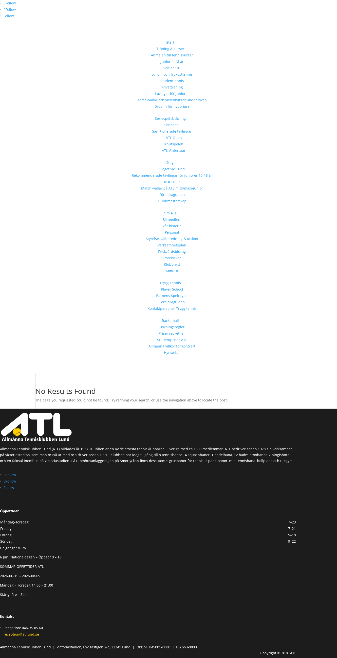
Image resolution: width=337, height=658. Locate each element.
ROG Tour (172, 181)
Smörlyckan (172, 258)
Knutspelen (173, 144)
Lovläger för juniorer (172, 93)
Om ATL (170, 213)
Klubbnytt (172, 264)
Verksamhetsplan (172, 245)
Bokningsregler (172, 327)
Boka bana (17, 29)
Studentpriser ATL (172, 339)
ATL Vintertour (174, 150)
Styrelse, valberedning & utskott (172, 238)
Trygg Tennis (170, 282)
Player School (172, 289)
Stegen (172, 162)
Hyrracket (172, 352)
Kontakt (172, 270)
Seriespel (172, 124)
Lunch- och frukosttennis (172, 74)
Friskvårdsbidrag (172, 251)
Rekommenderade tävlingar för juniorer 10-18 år (172, 175)
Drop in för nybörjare (171, 106)
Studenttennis (172, 80)
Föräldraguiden (172, 194)
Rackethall (170, 320)
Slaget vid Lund (172, 169)
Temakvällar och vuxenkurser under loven (172, 100)
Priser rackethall (172, 333)
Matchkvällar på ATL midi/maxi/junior (172, 188)
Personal (172, 232)
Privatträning (172, 87)
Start (170, 42)
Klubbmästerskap (172, 201)
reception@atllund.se (21, 634)
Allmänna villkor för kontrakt (172, 346)
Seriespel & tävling (170, 118)
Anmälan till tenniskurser (172, 55)
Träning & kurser (170, 48)
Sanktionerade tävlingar (172, 131)
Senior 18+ (172, 68)
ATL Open (174, 137)
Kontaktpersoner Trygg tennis (172, 308)
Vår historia (172, 226)
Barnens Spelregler (172, 295)
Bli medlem (172, 219)
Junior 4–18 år (172, 61)
